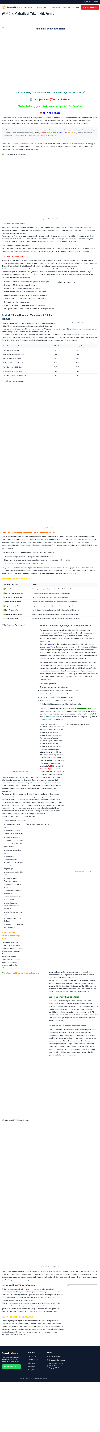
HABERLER (66, 7)
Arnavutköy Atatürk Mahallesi (68, 118)
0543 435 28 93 (92, 2)
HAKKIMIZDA (28, 7)
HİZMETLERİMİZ (42, 7)
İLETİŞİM (76, 7)
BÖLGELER (55, 7)
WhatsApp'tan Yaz (12, 1366)
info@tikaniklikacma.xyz (57, 1360)
